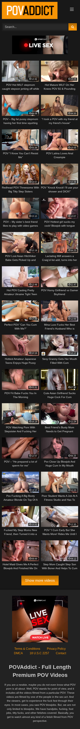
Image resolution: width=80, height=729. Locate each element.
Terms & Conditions (27, 648)
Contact (61, 653)
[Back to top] (68, 718)
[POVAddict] (33, 11)
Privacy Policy (56, 648)
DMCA (18, 653)
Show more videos (40, 581)
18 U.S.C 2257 (39, 653)
